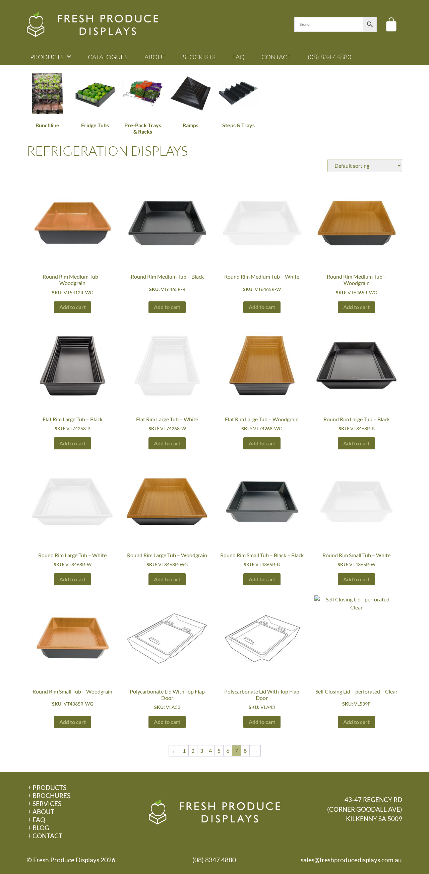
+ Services (44, 803)
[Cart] (391, 24)
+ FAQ (36, 819)
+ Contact (44, 836)
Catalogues (108, 57)
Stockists (199, 57)
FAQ (238, 57)
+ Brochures (48, 795)
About (155, 57)
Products (47, 57)
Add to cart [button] (72, 307)
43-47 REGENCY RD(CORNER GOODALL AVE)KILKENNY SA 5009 (364, 809)
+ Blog (38, 827)
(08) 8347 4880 (329, 57)
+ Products (46, 787)
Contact (276, 57)
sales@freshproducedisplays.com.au (351, 860)
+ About (40, 811)
